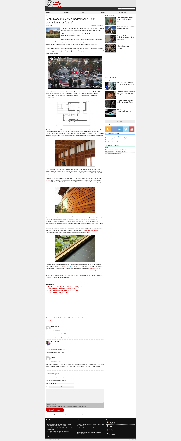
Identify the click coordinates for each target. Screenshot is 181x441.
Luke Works (92, 268)
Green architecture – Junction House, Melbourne (126, 27)
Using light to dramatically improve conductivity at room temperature (125, 37)
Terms (130, 439)
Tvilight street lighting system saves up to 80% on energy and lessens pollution (90, 424)
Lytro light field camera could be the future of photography (90, 427)
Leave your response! (59, 324)
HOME (47, 9)
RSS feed (114, 422)
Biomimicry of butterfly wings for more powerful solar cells (125, 83)
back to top (119, 121)
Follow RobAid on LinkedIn (120, 129)
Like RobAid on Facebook (114, 129)
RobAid (53, 439)
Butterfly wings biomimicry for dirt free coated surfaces (125, 110)
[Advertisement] (75, 304)
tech (83, 12)
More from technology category (112, 142)
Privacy (134, 439)
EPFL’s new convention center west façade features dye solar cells (120, 148)
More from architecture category (113, 153)
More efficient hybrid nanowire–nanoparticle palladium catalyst (119, 138)
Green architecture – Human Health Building (115, 151)
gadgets (66, 12)
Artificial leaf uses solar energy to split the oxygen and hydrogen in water (89, 432)
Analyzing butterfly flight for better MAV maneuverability (125, 101)
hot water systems (56, 320)
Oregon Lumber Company (90, 230)
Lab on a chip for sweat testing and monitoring (115, 136)
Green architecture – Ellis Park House (58, 292)
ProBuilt (62, 133)
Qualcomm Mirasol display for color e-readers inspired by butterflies (126, 93)
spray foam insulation (68, 320)
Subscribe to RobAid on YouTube (131, 129)
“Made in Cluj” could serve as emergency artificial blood (89, 422)
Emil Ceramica (66, 266)
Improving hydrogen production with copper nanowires (123, 46)
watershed (82, 320)
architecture (122, 12)
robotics (48, 12)
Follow (113, 426)
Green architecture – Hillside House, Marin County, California (64, 290)
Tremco (48, 180)
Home (47, 15)
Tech (55, 15)
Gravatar (74, 414)
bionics (102, 12)
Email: (47, 386)
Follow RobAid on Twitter (126, 129)
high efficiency (50, 320)
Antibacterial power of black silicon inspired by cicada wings (125, 19)
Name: (47, 383)
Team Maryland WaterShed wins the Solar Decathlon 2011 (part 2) (65, 287)
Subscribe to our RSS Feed (108, 129)
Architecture (51, 15)
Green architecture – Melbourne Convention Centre (61, 288)
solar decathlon (62, 320)
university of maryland (76, 320)
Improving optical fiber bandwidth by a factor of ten (116, 140)
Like (111, 430)
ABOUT (52, 9)
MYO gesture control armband (61, 422)
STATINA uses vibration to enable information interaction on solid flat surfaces (59, 424)
